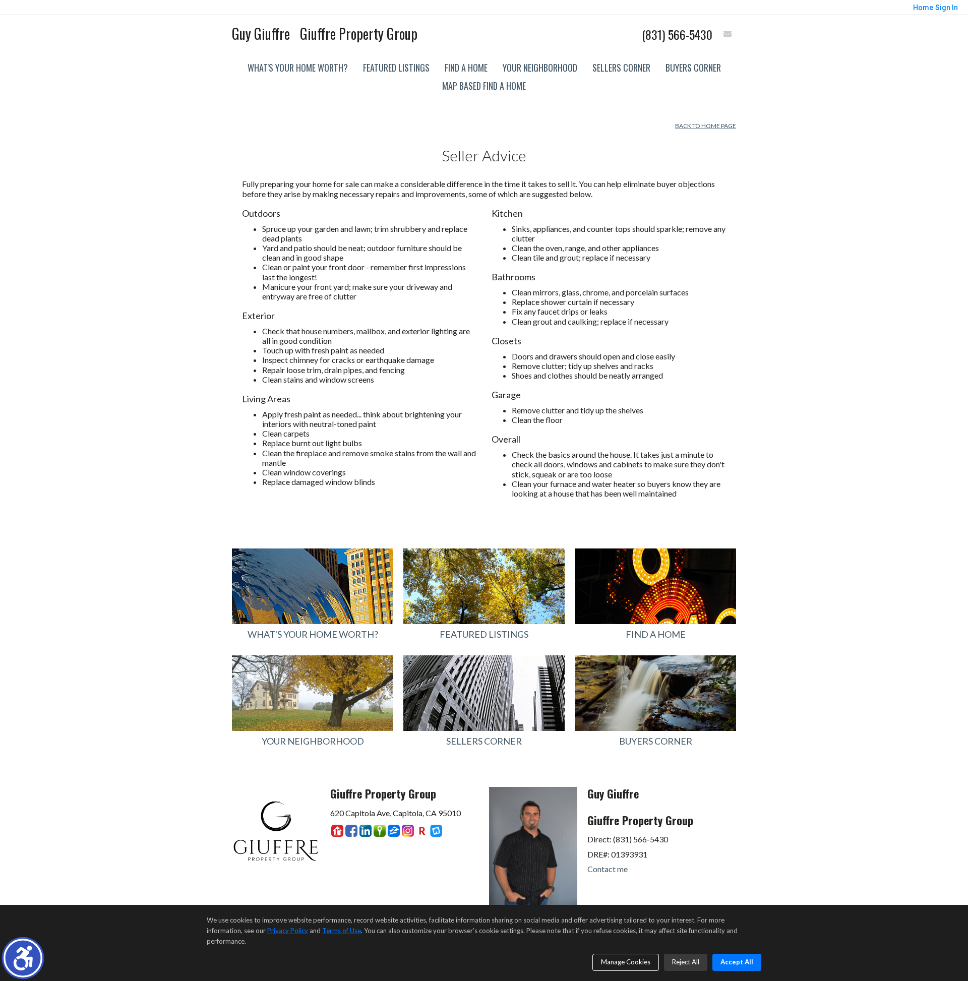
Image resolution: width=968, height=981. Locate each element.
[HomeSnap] (436, 831)
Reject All (685, 962)
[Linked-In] (365, 831)
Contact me (607, 869)
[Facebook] (351, 831)
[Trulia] (380, 831)
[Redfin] (422, 831)
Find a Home (466, 67)
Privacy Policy (287, 931)
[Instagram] (408, 831)
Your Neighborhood (540, 67)
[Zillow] (394, 831)
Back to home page (705, 126)
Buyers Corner (693, 67)
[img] (727, 34)
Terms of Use (341, 931)
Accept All (736, 962)
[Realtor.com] (337, 831)
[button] (23, 958)
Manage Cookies (625, 962)
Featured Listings (396, 67)
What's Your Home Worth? (298, 67)
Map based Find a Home (484, 85)
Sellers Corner (621, 67)
